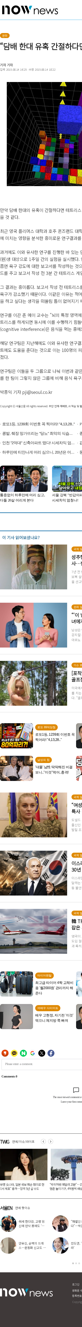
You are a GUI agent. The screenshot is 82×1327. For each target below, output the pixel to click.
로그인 (75, 1284)
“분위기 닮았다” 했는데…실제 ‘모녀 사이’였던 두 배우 (32, 1225)
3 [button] (79, 1263)
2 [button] (76, 1263)
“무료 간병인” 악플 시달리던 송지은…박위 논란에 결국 (32, 1247)
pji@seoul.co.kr (37, 392)
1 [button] (73, 1263)
